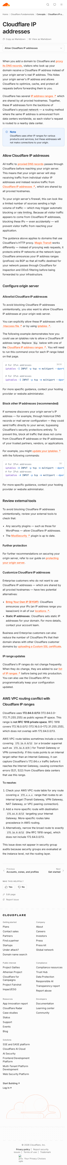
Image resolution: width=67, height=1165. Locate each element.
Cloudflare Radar (12, 1008)
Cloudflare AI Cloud (14, 1048)
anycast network (28, 109)
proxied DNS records (31, 164)
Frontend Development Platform (16, 1060)
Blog (5, 1031)
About (39, 926)
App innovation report (15, 1003)
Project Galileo (11, 967)
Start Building (10, 1083)
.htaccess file (12, 326)
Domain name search (15, 954)
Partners (8, 935)
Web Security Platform (16, 1074)
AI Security (9, 1053)
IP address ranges (43, 96)
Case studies (10, 1012)
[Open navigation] (61, 4)
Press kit (41, 945)
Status (6, 1017)
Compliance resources (49, 967)
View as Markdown (41, 39)
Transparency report (48, 985)
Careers (40, 931)
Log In (6, 1087)
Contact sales (11, 931)
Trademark (45, 1152)
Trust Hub (41, 972)
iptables (44, 326)
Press (39, 940)
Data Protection (45, 976)
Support (7, 1022)
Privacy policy (23, 1149)
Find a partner (11, 940)
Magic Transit (43, 242)
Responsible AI (44, 981)
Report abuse (44, 990)
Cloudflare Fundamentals (22, 14)
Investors (41, 935)
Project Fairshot (12, 984)
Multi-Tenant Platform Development (15, 1068)
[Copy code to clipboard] (60, 365)
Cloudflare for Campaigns (11, 978)
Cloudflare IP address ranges (26, 347)
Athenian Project (12, 972)
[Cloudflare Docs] (6, 4)
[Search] (48, 4)
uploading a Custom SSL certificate (39, 646)
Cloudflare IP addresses (19, 186)
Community (42, 1012)
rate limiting (24, 212)
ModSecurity (20, 535)
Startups (8, 945)
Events (7, 1026)
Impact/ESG (9, 989)
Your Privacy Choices (35, 1158)
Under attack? (11, 949)
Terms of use (30, 1152)
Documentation (45, 1003)
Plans (6, 926)
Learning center (45, 1008)
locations (42, 611)
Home (5, 14)
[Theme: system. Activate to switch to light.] (54, 4)
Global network (45, 949)
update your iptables (46, 451)
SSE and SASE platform (16, 1044)
